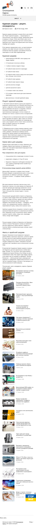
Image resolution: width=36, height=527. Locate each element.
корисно (24, 266)
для (9, 266)
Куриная (29, 266)
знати (12, 266)
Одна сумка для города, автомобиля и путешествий (23, 434)
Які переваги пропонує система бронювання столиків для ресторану (24, 272)
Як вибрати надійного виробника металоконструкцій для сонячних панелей (24, 354)
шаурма (9, 268)
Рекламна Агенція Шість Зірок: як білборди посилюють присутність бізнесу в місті (24, 284)
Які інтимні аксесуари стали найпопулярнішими (23, 341)
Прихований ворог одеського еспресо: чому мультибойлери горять (24, 295)
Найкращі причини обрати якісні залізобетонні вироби (23, 364)
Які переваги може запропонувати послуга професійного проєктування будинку (24, 471)
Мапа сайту (3, 518)
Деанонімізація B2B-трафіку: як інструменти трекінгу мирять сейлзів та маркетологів (24, 389)
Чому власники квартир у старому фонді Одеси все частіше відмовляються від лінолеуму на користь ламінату (24, 424)
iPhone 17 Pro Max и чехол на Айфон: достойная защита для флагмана (24, 458)
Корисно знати (8, 28)
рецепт (4, 268)
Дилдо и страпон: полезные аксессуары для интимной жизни (23, 493)
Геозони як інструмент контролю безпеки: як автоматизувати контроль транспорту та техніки (23, 308)
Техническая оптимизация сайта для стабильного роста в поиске (24, 482)
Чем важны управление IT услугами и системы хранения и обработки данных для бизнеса (24, 319)
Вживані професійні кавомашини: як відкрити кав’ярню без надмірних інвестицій (23, 401)
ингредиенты (17, 266)
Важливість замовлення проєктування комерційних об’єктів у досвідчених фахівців (24, 447)
